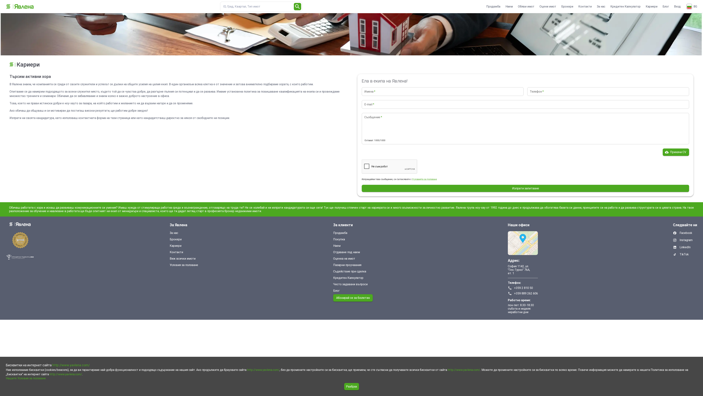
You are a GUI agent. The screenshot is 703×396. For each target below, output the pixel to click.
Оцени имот (548, 6)
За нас (601, 6)
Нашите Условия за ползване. (26, 378)
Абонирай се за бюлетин (353, 298)
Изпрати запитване (525, 188)
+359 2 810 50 (523, 288)
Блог (666, 6)
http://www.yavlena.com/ (71, 365)
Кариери (651, 6)
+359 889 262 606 (526, 293)
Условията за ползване (424, 179)
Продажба (493, 6)
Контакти (585, 6)
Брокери (567, 6)
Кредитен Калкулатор (625, 6)
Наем (509, 6)
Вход (677, 6)
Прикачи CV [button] (678, 152)
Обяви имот (526, 6)
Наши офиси (518, 225)
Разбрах (351, 386)
